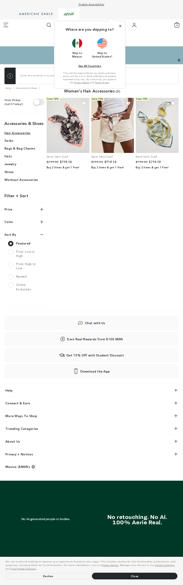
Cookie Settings (165, 565)
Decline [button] (48, 576)
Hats (8, 156)
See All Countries (89, 66)
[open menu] (5, 25)
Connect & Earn (17, 403)
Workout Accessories (21, 179)
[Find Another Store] (38, 102)
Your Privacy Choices (23, 568)
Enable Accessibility (91, 4)
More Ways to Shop (21, 416)
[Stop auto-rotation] (179, 60)
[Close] (120, 26)
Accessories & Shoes (24, 123)
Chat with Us (95, 323)
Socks (9, 140)
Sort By (10, 234)
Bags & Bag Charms (19, 148)
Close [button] (135, 576)
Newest (21, 276)
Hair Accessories (17, 133)
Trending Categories (21, 428)
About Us (12, 441)
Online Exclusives (23, 287)
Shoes (9, 171)
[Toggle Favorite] (83, 103)
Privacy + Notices (19, 454)
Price (8, 209)
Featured (23, 243)
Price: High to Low (26, 266)
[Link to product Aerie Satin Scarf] (68, 125)
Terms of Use (102, 82)
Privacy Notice (110, 565)
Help (8, 390)
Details (148, 54)
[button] (37, 569)
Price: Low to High (25, 253)
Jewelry (10, 164)
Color (8, 221)
